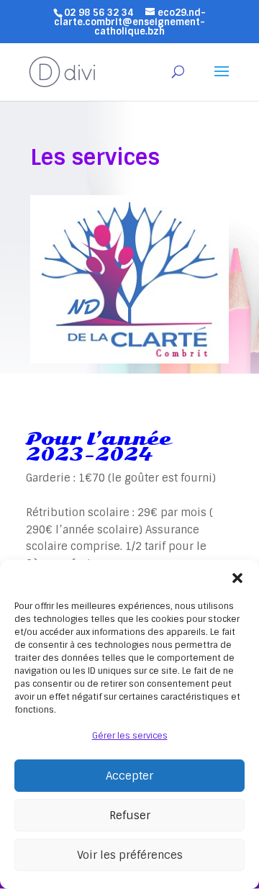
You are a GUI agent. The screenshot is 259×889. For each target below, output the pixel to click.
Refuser (129, 815)
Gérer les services (130, 735)
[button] (237, 578)
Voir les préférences (130, 855)
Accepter (129, 776)
